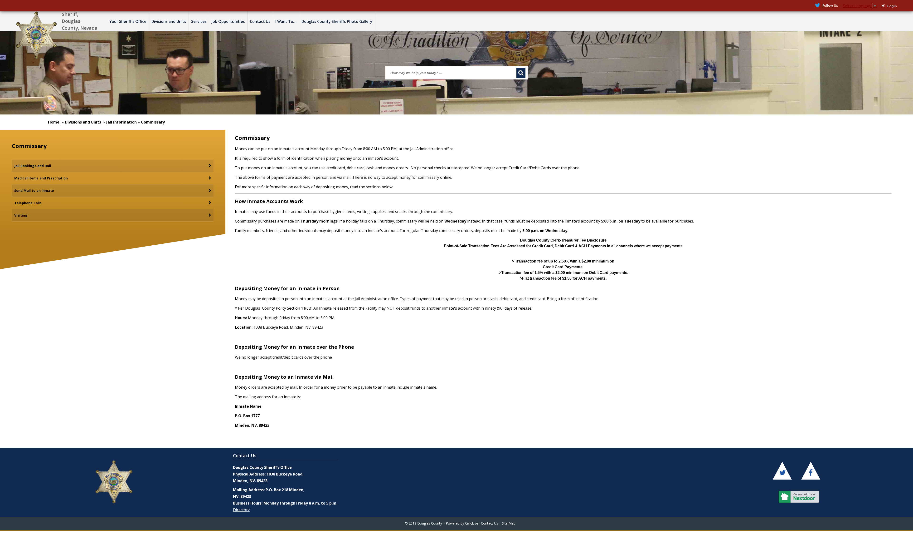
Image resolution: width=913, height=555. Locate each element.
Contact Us (489, 523)
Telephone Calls (28, 203)
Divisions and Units (83, 122)
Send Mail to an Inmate (34, 190)
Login (892, 6)
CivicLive (471, 523)
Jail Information (121, 122)
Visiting (20, 215)
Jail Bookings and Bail (32, 166)
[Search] (520, 73)
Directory (241, 509)
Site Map (508, 523)
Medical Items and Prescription (41, 178)
